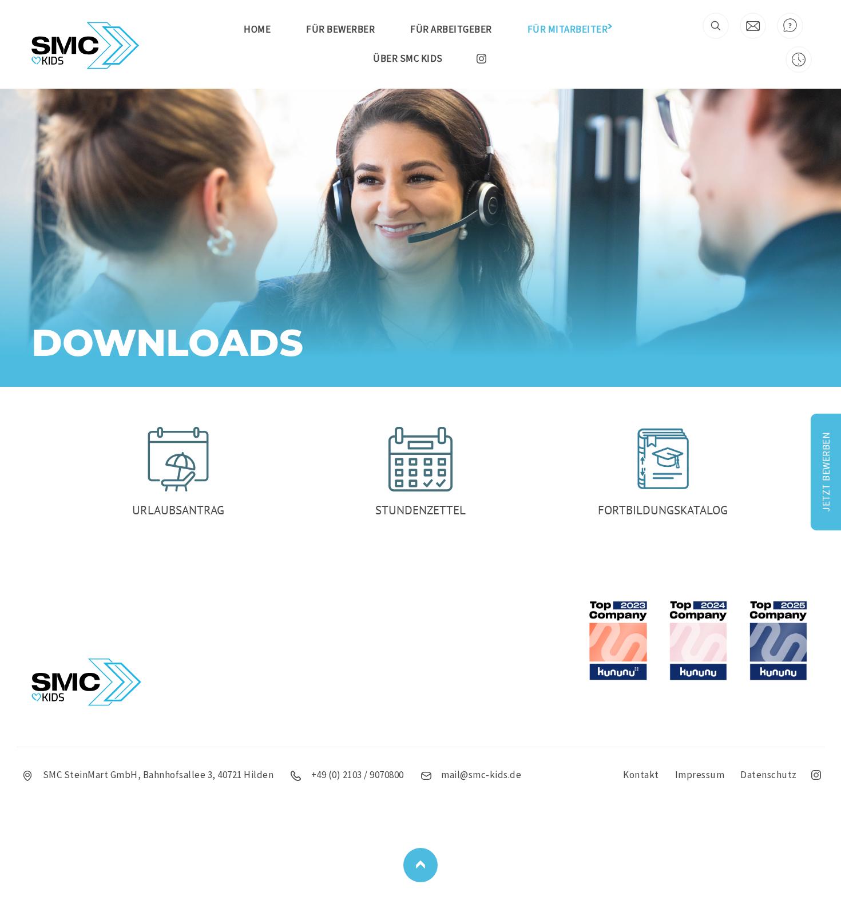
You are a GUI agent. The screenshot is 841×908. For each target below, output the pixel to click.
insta (481, 58)
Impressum (700, 774)
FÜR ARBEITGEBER (451, 29)
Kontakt (641, 774)
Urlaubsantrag (178, 510)
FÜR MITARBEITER (567, 29)
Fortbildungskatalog (663, 510)
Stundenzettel (420, 510)
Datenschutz (768, 774)
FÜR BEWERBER (340, 29)
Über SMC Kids (408, 58)
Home (257, 29)
